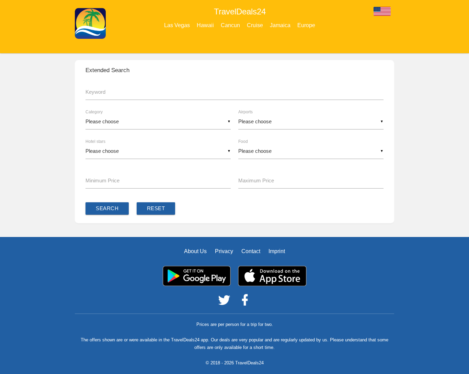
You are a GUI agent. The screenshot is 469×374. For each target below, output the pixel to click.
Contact (250, 251)
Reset (156, 208)
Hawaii (205, 25)
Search (107, 208)
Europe (306, 25)
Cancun (230, 25)
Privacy (224, 251)
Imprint (276, 251)
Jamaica (280, 25)
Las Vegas (177, 25)
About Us (195, 251)
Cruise (255, 25)
